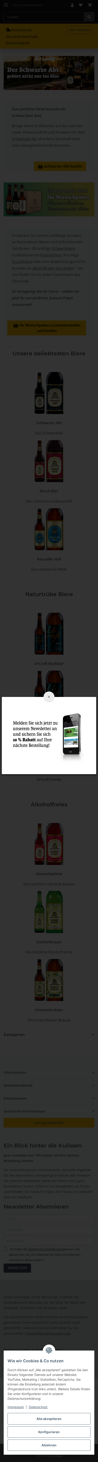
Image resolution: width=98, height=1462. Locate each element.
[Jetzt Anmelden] (49, 735)
